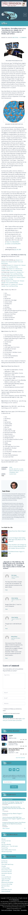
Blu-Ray (11, 469)
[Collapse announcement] (25, 1)
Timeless (11, 735)
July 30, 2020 (17, 249)
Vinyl (17, 472)
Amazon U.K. (4, 261)
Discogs (3, 842)
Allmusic (3, 839)
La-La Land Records (6, 877)
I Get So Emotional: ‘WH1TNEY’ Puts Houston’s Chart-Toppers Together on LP (13, 818)
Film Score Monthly (6, 844)
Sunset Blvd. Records (6, 889)
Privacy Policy (16, 910)
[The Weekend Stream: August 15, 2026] (4, 553)
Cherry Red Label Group (7, 864)
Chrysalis (3, 866)
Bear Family (4, 862)
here (12, 211)
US (21, 739)
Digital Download (14, 470)
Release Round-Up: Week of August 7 (12, 813)
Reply (6, 590)
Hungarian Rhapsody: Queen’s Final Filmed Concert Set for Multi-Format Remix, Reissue (13, 824)
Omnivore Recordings (6, 884)
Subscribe (14, 786)
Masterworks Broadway (7, 882)
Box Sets (16, 469)
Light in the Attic (5, 880)
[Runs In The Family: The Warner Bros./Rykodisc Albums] (4, 750)
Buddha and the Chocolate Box (16, 742)
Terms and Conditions (6, 910)
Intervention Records (6, 873)
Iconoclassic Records (6, 871)
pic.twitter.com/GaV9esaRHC (13, 243)
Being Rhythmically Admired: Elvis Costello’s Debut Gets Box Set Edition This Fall (13, 808)
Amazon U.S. (19, 260)
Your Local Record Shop (12, 267)
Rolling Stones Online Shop (16, 275)
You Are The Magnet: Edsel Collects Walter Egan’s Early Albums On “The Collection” (17, 539)
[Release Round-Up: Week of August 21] (4, 533)
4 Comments (23, 37)
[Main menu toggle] (25, 14)
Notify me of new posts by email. (12, 713)
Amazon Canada (13, 261)
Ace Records (4, 861)
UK (23, 739)
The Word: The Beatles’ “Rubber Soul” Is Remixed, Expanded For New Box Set (13, 802)
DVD (22, 469)
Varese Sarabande (5, 891)
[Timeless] (4, 737)
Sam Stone (15, 37)
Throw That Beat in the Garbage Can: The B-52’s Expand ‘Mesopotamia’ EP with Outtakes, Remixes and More (17, 546)
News (10, 467)
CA (26, 739)
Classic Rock (12, 474)
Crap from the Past (6, 841)
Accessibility (24, 910)
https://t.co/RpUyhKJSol (12, 242)
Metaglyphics (16, 899)
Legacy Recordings (6, 878)
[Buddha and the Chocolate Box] (4, 744)
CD (20, 469)
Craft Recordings (5, 868)
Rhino (2, 887)
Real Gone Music (5, 886)
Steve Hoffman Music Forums (8, 849)
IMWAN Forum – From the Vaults (9, 846)
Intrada (3, 875)
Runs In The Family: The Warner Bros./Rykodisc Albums (16, 749)
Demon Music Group (6, 870)
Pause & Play (4, 848)
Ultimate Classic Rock (6, 851)
